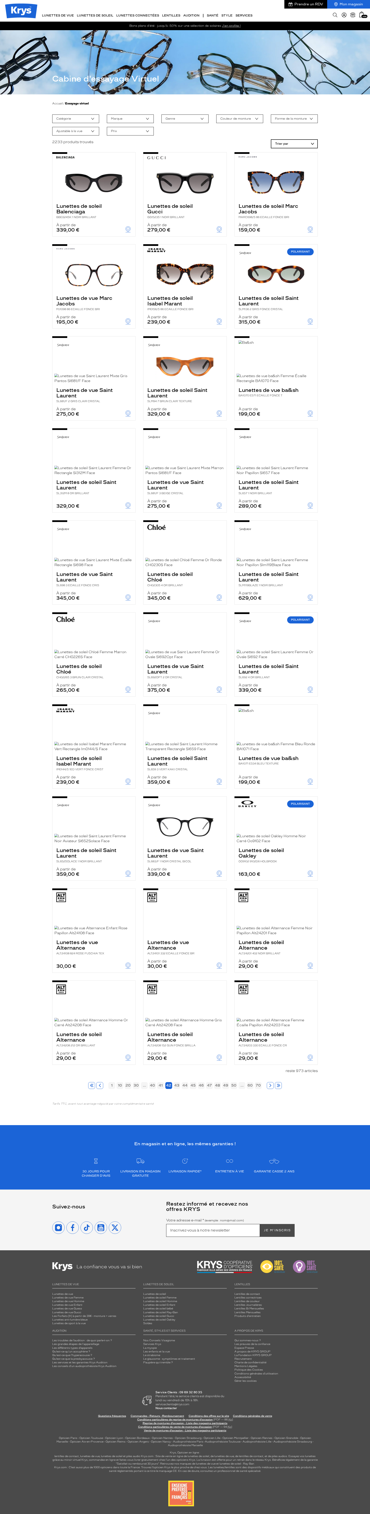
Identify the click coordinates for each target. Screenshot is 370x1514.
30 (136, 1085)
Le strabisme (151, 1355)
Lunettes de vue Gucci (66, 1312)
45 (193, 1085)
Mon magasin (351, 4)
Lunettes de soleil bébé (158, 1308)
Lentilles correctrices (248, 1297)
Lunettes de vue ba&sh (268, 392)
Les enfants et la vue (156, 1351)
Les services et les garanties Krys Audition (79, 1362)
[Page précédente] (99, 1085)
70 (258, 1085)
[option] (75, 119)
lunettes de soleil (111, 1456)
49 (225, 1085)
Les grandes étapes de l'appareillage (75, 1344)
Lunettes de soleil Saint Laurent (269, 303)
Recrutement (243, 1358)
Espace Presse (244, 1347)
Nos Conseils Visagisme (159, 1340)
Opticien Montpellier (235, 1438)
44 (185, 1085)
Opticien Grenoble (286, 1438)
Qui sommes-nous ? (247, 1340)
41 (161, 1085)
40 (152, 1085)
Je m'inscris (277, 1230)
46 (201, 1085)
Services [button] (244, 15)
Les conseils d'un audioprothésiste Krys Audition (84, 1366)
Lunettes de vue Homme (68, 1301)
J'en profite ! (231, 26)
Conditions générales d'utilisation (256, 1373)
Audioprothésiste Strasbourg (292, 1441)
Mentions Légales (245, 1366)
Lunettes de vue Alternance (80, 947)
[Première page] (91, 1085)
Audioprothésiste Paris (188, 1441)
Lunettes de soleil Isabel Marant (170, 303)
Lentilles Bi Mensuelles (249, 1308)
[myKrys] (344, 15)
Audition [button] (191, 15)
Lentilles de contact (247, 1293)
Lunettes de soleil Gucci (170, 211)
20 (128, 1085)
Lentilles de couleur (247, 1301)
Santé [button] (212, 15)
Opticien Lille (212, 1438)
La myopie (150, 1347)
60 (250, 1085)
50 (233, 1085)
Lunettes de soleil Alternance (261, 947)
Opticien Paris (68, 1438)
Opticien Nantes (162, 1438)
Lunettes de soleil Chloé (170, 579)
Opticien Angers (138, 1441)
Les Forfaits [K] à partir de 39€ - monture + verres (84, 1316)
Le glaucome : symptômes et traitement (169, 1358)
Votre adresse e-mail (205, 1220)
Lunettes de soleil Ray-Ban (160, 1312)
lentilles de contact (66, 1456)
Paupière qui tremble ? (158, 1362)
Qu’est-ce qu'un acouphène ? (71, 1351)
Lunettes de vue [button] (58, 15)
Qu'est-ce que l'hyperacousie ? (72, 1355)
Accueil (57, 103)
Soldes (147, 1323)
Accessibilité (242, 1377)
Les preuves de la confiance (252, 1344)
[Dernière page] (278, 1085)
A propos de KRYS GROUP (252, 1351)
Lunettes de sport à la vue (69, 1323)
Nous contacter (166, 1408)
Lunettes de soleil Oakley (261, 855)
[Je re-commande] (352, 15)
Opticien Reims (115, 1441)
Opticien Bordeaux (137, 1438)
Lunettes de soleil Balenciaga (79, 211)
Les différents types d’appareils (72, 1347)
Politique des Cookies (248, 1369)
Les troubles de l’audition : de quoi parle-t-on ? (82, 1340)
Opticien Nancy (161, 1441)
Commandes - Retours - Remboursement (157, 1415)
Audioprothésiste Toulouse (222, 1441)
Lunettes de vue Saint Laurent (84, 395)
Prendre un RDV (308, 4)
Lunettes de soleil (154, 1293)
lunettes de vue (90, 1456)
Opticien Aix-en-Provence (86, 1441)
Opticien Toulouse (91, 1438)
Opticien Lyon (114, 1438)
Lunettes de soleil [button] (95, 15)
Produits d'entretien (247, 1316)
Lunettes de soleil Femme (159, 1297)
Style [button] (227, 15)
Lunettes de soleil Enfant (159, 1304)
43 (176, 1085)
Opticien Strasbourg (188, 1438)
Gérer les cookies (245, 1380)
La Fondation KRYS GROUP (253, 1355)
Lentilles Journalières (248, 1304)
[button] (361, 14)
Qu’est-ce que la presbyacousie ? (73, 1358)
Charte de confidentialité (250, 1362)
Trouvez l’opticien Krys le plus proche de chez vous (174, 1467)
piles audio (133, 1456)
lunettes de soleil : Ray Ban (236, 1463)
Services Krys (152, 1344)
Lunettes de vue (62, 1293)
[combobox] (75, 119)
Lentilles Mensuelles (247, 1312)
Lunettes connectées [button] (137, 15)
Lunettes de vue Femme (68, 1297)
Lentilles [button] (171, 15)
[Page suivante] (270, 1085)
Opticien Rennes (261, 1438)
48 (217, 1085)
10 (120, 1085)
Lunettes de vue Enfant (67, 1304)
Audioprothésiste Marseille (185, 1445)
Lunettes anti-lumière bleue (70, 1319)
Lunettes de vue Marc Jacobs (84, 303)
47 (209, 1085)
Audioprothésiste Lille (257, 1441)
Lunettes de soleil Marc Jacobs (268, 211)
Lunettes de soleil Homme (160, 1301)
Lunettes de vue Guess (67, 1308)
